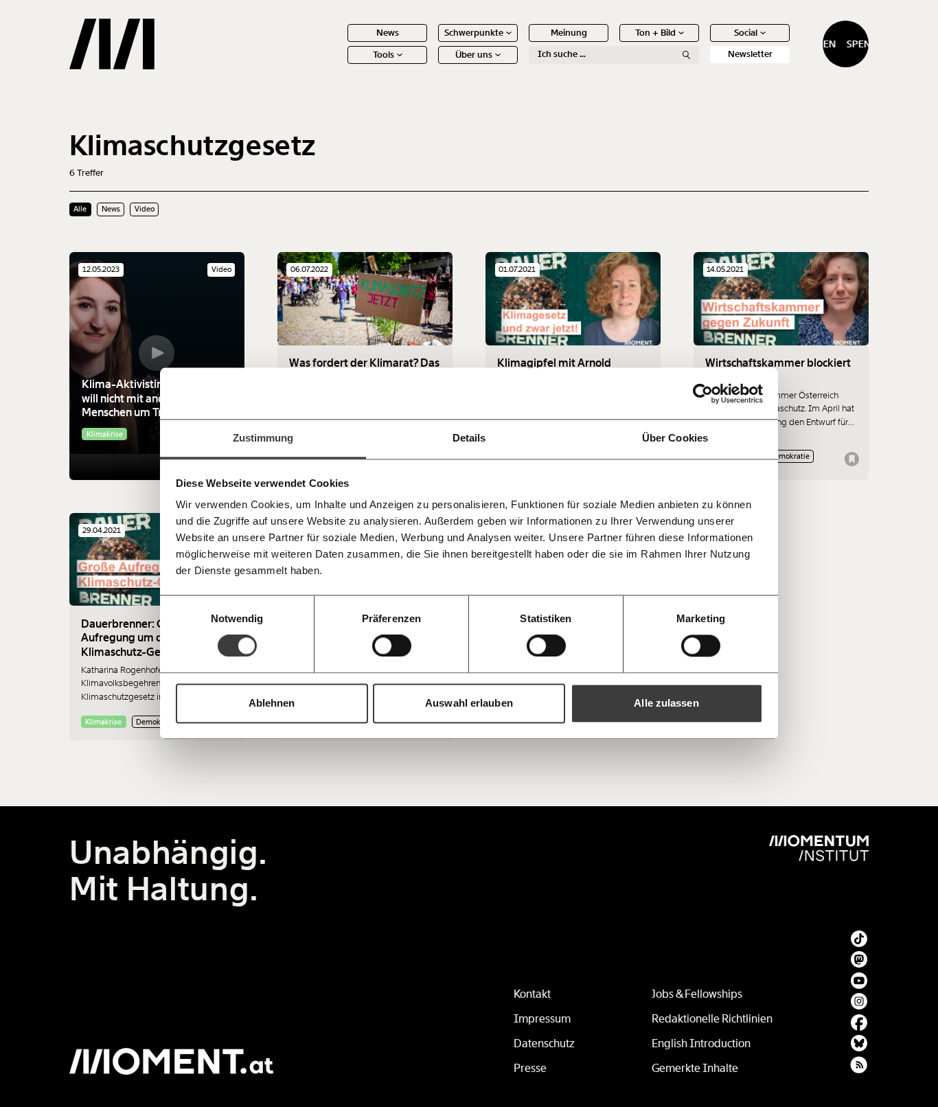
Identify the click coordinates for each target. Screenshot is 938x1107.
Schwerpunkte (473, 32)
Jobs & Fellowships (697, 994)
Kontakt (532, 994)
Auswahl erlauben (469, 703)
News (387, 32)
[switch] (391, 646)
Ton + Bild (655, 32)
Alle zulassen (666, 703)
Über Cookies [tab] (675, 438)
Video (145, 209)
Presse (530, 1068)
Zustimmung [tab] (263, 438)
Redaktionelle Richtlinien (712, 1019)
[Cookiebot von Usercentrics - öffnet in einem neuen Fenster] (703, 393)
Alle (80, 209)
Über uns (473, 54)
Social (745, 32)
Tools (383, 54)
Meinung (569, 32)
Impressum (542, 1019)
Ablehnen (272, 703)
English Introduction (701, 1043)
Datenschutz (544, 1043)
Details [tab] (469, 438)
